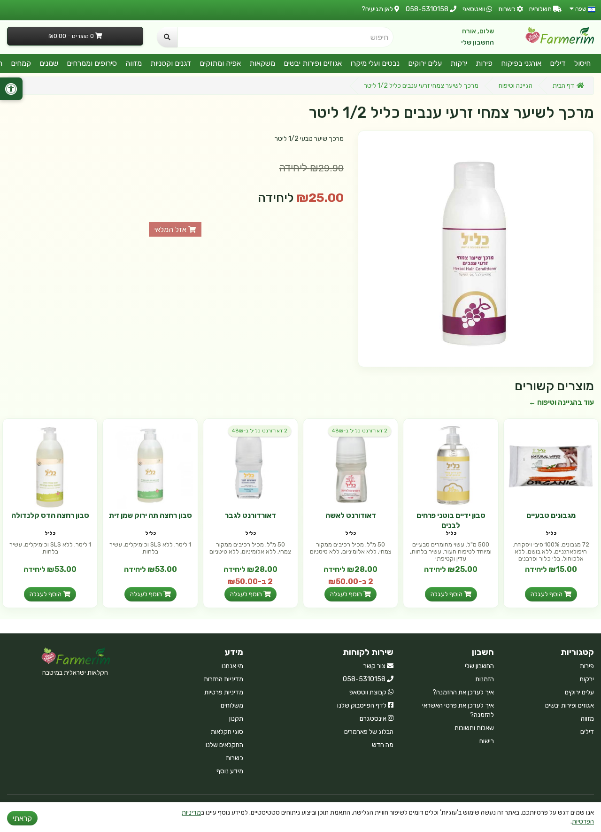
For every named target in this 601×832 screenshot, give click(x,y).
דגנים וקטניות (170, 63)
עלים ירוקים (425, 63)
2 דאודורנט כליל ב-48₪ (359, 431)
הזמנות (484, 679)
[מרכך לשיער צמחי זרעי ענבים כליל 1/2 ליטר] (476, 249)
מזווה (133, 63)
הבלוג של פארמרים (368, 732)
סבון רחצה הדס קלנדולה (50, 515)
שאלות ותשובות (474, 728)
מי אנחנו (232, 666)
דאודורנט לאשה (350, 515)
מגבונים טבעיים (551, 515)
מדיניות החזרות (223, 679)
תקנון (236, 719)
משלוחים (232, 705)
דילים (558, 63)
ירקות (458, 63)
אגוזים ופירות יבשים (313, 63)
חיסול (582, 63)
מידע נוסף (229, 771)
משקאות (262, 63)
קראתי (22, 818)
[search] (167, 37)
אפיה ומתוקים (220, 63)
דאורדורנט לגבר (250, 515)
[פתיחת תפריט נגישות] (11, 88)
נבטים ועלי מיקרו (375, 63)
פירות (484, 63)
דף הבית (563, 86)
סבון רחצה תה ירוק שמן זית (150, 515)
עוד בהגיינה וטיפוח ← (561, 402)
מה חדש (382, 745)
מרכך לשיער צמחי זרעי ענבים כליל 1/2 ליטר (421, 86)
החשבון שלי (477, 42)
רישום (486, 741)
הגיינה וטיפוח (515, 86)
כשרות (234, 758)
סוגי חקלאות (227, 732)
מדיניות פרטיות (223, 692)
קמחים (21, 63)
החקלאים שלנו (224, 745)
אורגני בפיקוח (521, 63)
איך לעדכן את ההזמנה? (463, 692)
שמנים (48, 63)
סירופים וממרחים (92, 63)
